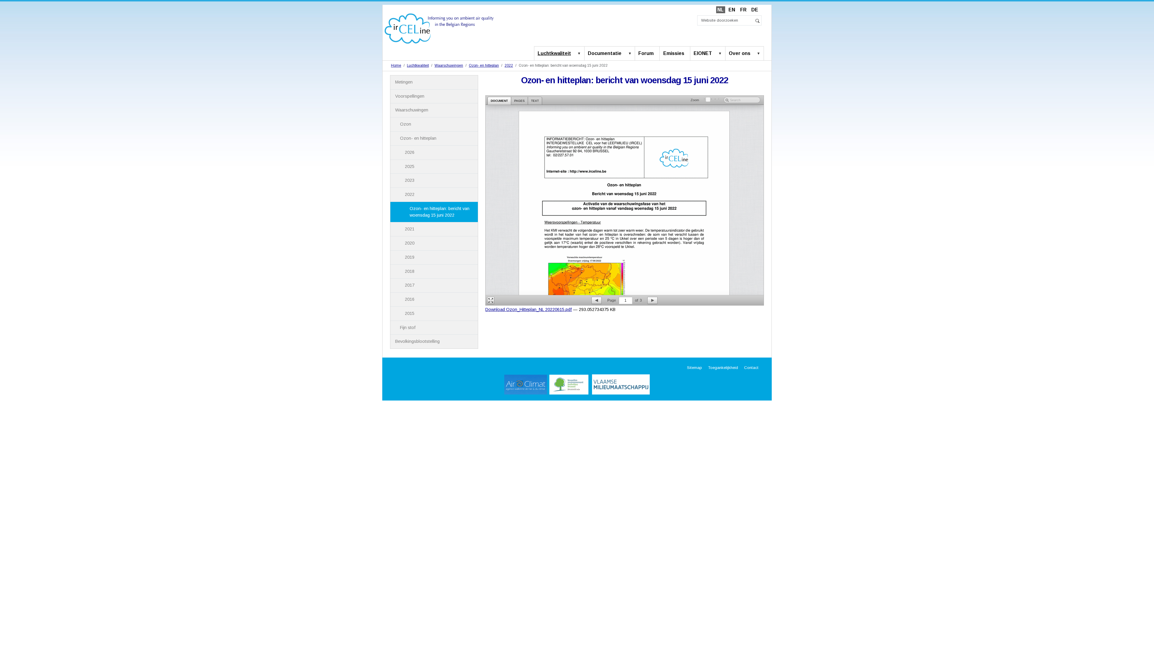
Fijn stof (408, 327)
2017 (409, 285)
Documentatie (604, 53)
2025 (409, 166)
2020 (409, 243)
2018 (409, 271)
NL (720, 9)
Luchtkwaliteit (554, 53)
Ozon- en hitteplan (484, 65)
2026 (409, 152)
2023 (409, 180)
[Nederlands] (439, 28)
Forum (646, 53)
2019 (409, 257)
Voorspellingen (409, 96)
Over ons (739, 53)
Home (396, 65)
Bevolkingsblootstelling (417, 341)
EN (731, 9)
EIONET (703, 53)
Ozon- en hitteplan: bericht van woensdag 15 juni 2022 (439, 212)
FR (743, 9)
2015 (409, 313)
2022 (509, 65)
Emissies (673, 53)
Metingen (404, 82)
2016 (409, 299)
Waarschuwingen (449, 65)
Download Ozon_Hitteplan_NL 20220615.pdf (528, 309)
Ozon (405, 124)
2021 (409, 229)
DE (754, 9)
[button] (580, 54)
